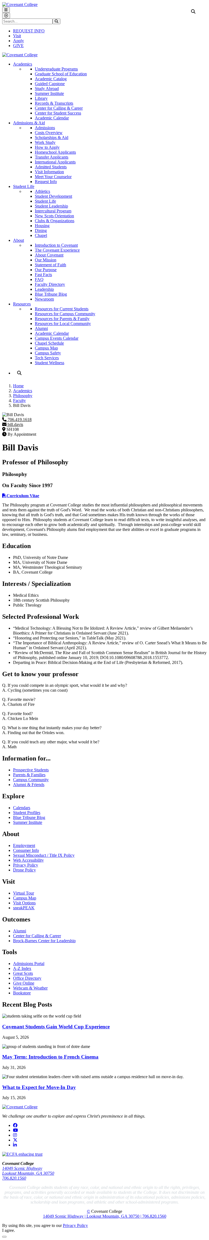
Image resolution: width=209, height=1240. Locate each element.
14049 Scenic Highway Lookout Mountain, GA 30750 (28, 1171)
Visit (17, 35)
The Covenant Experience (57, 250)
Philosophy (22, 395)
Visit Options (24, 903)
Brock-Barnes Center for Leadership (44, 940)
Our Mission (45, 260)
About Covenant (49, 255)
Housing (42, 225)
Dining (41, 230)
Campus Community (31, 779)
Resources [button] (22, 304)
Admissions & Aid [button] (29, 122)
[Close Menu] (6, 15)
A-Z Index (22, 968)
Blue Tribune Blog (51, 294)
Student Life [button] (23, 186)
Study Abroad (47, 88)
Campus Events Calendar (56, 338)
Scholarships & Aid (51, 137)
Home (18, 386)
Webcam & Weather (30, 988)
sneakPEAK (24, 907)
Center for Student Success (58, 113)
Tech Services (47, 357)
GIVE (18, 45)
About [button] (18, 240)
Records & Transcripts (54, 103)
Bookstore (22, 993)
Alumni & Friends (28, 784)
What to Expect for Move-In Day (39, 1087)
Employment (24, 845)
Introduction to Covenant (56, 245)
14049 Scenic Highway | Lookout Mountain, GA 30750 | (92, 1216)
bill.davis (15, 424)
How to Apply (47, 147)
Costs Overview (49, 132)
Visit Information (49, 171)
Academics (22, 390)
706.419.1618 (19, 419)
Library (41, 98)
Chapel (41, 235)
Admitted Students (51, 167)
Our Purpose (46, 269)
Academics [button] (22, 64)
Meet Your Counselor (53, 176)
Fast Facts (43, 274)
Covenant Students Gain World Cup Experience (56, 1026)
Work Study (45, 142)
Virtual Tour (23, 893)
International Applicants (55, 162)
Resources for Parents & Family (62, 318)
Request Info (46, 181)
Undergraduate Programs (56, 69)
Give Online (23, 983)
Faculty (19, 400)
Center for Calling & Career (59, 108)
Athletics (42, 191)
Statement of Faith (50, 264)
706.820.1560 (14, 1178)
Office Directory (27, 978)
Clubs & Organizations (54, 220)
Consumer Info (26, 850)
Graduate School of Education (61, 74)
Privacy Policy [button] (75, 1225)
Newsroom (44, 299)
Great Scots (23, 973)
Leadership (44, 289)
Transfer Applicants (51, 157)
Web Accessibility (28, 860)
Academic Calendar (52, 118)
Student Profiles (26, 812)
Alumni (41, 328)
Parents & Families (29, 774)
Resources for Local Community (63, 323)
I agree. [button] (8, 1230)
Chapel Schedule (49, 343)
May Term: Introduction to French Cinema (50, 1057)
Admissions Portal (28, 963)
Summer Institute (49, 93)
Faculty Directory (50, 284)
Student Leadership (51, 206)
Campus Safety (48, 353)
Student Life (45, 201)
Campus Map (46, 348)
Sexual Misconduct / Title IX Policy (44, 855)
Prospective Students (31, 770)
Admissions (45, 127)
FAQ (39, 279)
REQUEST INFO (29, 31)
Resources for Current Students (61, 309)
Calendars (21, 807)
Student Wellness (49, 362)
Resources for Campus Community (65, 313)
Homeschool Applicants (55, 152)
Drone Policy (24, 870)
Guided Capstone (50, 83)
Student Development (53, 196)
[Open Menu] (6, 10)
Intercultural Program (53, 211)
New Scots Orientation (54, 216)
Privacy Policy (25, 865)
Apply (18, 40)
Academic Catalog (51, 78)
